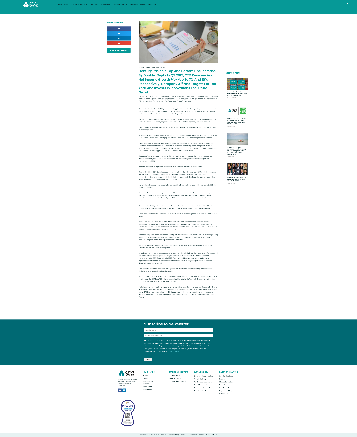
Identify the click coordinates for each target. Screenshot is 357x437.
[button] (348, 4)
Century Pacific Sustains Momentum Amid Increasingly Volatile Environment (237, 93)
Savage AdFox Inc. (180, 434)
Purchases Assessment (203, 382)
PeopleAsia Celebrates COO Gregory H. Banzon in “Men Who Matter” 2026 (236, 179)
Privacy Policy (174, 351)
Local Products (174, 376)
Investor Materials (226, 388)
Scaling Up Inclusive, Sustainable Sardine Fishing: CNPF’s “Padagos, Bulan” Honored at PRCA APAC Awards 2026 (236, 150)
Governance (148, 381)
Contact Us (147, 389)
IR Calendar (223, 394)
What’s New (147, 386)
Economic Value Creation (203, 376)
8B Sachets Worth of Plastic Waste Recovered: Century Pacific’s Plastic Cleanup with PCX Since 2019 (237, 121)
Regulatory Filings (226, 391)
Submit (148, 359)
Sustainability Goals (201, 391)
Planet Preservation (201, 385)
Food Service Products (177, 381)
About (145, 378)
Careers (146, 384)
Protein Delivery (200, 379)
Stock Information (226, 382)
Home (145, 376)
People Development (202, 388)
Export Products (175, 378)
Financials (223, 385)
